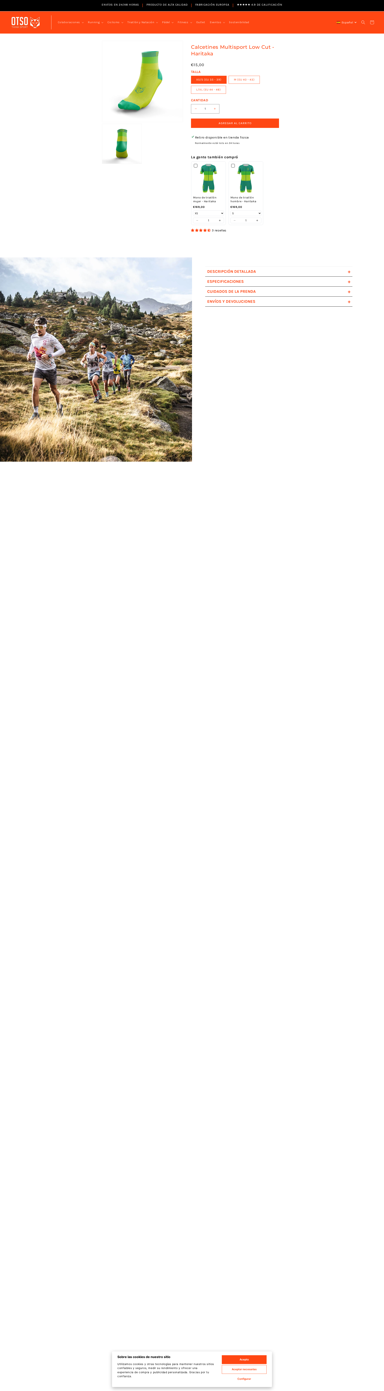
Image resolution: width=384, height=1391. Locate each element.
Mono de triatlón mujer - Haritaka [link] (205, 199)
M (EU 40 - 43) (244, 79)
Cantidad (199, 100)
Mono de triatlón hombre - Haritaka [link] (243, 199)
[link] (208, 178)
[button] (70, 22)
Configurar (244, 1378)
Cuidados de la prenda (278, 291)
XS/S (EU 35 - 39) (208, 79)
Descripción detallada (278, 271)
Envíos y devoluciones (278, 301)
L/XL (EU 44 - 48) (208, 89)
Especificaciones (278, 281)
